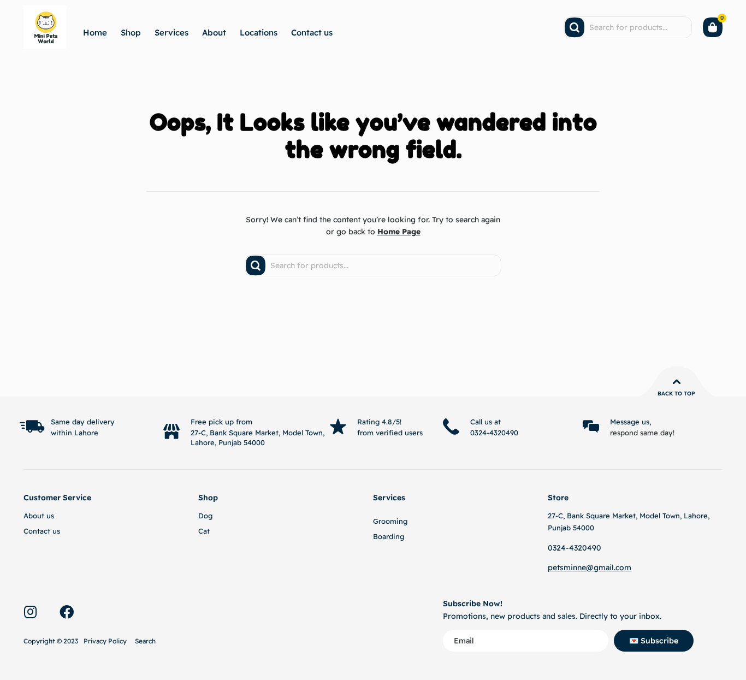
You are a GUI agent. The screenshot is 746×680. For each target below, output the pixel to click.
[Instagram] (30, 612)
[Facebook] (66, 612)
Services (171, 32)
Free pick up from (221, 421)
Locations (258, 32)
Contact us (312, 32)
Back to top (676, 393)
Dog (205, 515)
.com (622, 567)
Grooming (390, 521)
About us (38, 515)
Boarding (388, 536)
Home (95, 32)
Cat (204, 531)
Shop (131, 32)
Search (145, 641)
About (214, 32)
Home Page (399, 231)
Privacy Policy (105, 641)
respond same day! (642, 432)
